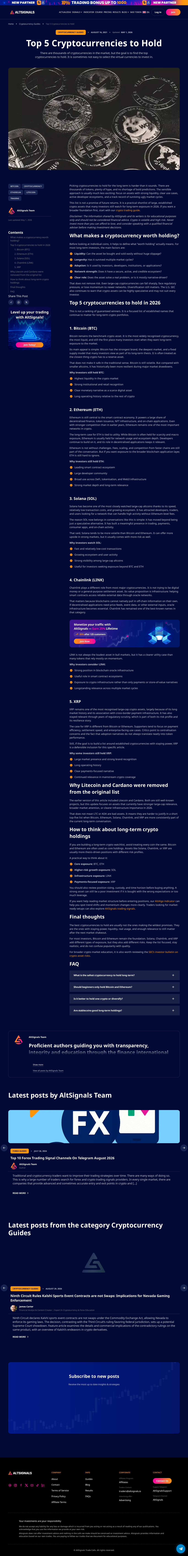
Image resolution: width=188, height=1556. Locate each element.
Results (89, 1490)
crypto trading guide (128, 210)
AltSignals (158, 1499)
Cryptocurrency (33, 186)
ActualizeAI (65, 12)
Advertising (125, 1500)
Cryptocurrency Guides (29, 24)
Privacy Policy (58, 1496)
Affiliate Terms (58, 1502)
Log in (158, 12)
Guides (89, 1479)
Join (173, 12)
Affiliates (123, 1482)
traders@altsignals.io (130, 1491)
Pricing (108, 12)
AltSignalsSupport (162, 1490)
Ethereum (15, 192)
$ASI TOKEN (135, 12)
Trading (14, 198)
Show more (38, 1064)
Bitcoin (14, 186)
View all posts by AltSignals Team (48, 1070)
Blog (124, 12)
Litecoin (30, 192)
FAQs (88, 1496)
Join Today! (30, 344)
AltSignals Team (37, 1037)
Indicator (89, 12)
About (54, 1479)
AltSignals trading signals (120, 908)
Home (11, 24)
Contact (55, 1484)
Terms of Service (60, 1490)
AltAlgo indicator (165, 901)
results (117, 12)
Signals (76, 12)
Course (99, 12)
